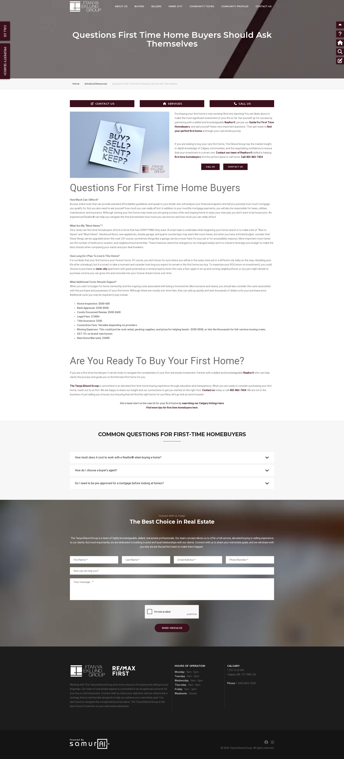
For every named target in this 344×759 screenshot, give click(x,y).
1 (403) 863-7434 (246, 683)
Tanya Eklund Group (241, 747)
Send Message (172, 627)
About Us (121, 6)
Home (76, 83)
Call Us (245, 103)
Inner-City (175, 6)
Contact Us (263, 6)
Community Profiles (234, 6)
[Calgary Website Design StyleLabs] (89, 743)
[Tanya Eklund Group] (85, 6)
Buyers (139, 6)
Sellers (156, 6)
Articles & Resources (96, 83)
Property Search (5, 61)
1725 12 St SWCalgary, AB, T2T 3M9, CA (241, 670)
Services (175, 103)
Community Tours (202, 6)
